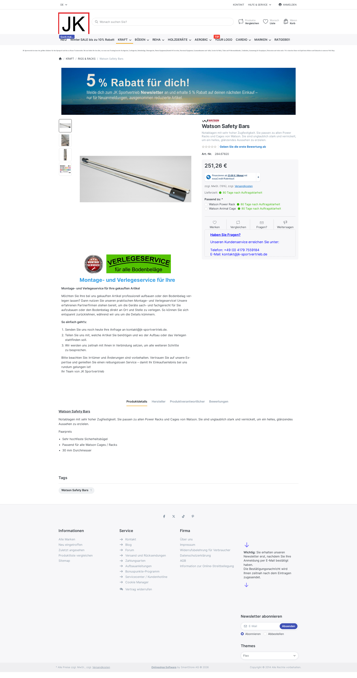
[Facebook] (164, 516)
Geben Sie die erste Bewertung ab (243, 146)
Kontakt (238, 4)
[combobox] (64, 4)
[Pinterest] (193, 516)
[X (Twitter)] (174, 516)
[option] (65, 125)
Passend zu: (213, 199)
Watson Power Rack (244, 204)
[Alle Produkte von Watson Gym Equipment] (211, 120)
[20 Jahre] (178, 90)
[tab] (136, 401)
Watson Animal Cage (245, 208)
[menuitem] (63, 39)
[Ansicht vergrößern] (135, 179)
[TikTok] (183, 516)
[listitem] (135, 179)
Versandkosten (244, 186)
